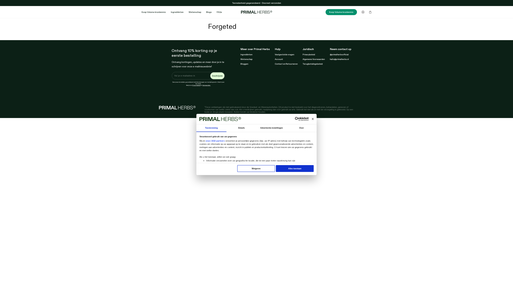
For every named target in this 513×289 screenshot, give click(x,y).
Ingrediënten (246, 54)
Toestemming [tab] (211, 128)
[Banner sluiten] (313, 119)
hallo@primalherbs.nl (339, 59)
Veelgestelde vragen (284, 54)
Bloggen (244, 64)
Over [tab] (301, 128)
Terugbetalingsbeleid (313, 64)
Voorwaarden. (206, 85)
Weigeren (256, 168)
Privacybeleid (196, 85)
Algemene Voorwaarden (314, 59)
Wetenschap (246, 59)
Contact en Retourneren (286, 64)
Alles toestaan (294, 168)
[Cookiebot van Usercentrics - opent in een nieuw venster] (297, 119)
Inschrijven (217, 76)
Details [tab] (241, 128)
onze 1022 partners (215, 141)
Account (279, 59)
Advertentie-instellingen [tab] (271, 128)
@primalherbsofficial (339, 54)
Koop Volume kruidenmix (341, 12)
